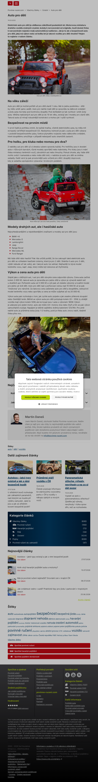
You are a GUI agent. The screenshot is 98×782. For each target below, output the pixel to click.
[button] (49, 404)
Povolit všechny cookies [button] (35, 397)
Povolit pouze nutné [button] (64, 397)
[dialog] (49, 391)
